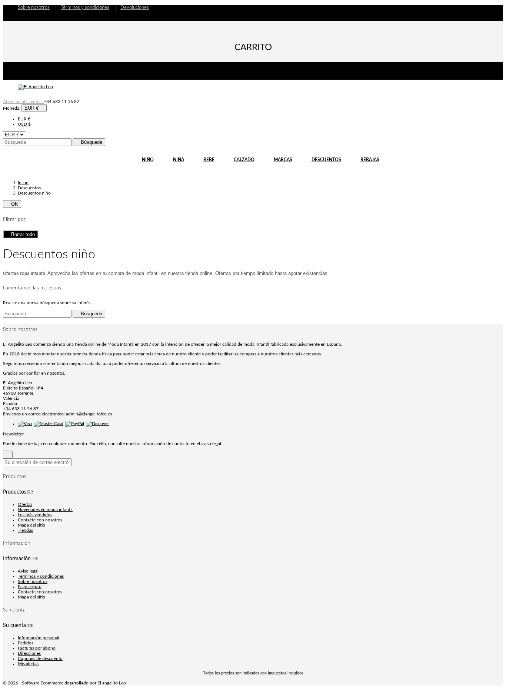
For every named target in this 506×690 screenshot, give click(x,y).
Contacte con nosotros (40, 520)
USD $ (24, 124)
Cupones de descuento (40, 658)
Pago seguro (29, 586)
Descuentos (326, 159)
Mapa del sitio (31, 525)
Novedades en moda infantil (45, 509)
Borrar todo (20, 234)
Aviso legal (28, 571)
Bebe (208, 159)
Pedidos (25, 643)
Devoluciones (134, 7)
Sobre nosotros (34, 7)
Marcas (283, 158)
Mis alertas (28, 663)
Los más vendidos (35, 514)
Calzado (244, 158)
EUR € (24, 119)
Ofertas (25, 504)
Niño (148, 159)
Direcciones (29, 653)
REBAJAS (369, 159)
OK (12, 204)
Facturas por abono (37, 648)
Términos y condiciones (85, 7)
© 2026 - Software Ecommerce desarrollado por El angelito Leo (64, 683)
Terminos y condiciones (41, 576)
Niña (178, 159)
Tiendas (25, 530)
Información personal (38, 638)
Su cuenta (14, 610)
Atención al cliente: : (41, 101)
